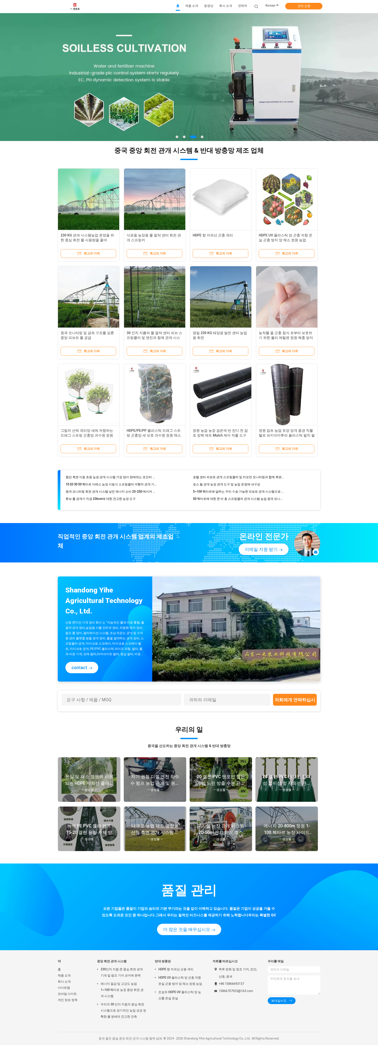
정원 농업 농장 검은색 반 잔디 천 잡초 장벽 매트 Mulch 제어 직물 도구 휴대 (220, 435)
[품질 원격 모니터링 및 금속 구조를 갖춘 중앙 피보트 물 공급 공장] (88, 297)
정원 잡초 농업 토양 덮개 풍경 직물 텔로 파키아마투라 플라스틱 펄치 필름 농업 (287, 435)
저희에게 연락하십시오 (295, 701)
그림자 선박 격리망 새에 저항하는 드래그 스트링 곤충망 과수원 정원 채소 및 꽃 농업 (87, 435)
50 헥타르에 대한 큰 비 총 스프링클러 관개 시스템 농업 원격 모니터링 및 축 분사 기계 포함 (238, 486)
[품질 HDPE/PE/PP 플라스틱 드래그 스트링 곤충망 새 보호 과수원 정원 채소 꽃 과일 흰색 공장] (154, 394)
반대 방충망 (163, 961)
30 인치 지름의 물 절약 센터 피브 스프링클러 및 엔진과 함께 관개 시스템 (154, 338)
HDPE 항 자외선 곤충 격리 (213, 235)
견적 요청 (304, 6)
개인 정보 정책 (67, 1000)
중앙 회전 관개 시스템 (112, 961)
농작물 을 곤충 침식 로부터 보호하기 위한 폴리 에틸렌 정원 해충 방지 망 (286, 338)
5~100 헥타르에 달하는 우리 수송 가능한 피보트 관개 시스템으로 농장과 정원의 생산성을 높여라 (238, 479)
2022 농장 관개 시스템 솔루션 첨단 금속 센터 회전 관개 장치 (233, 501)
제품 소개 (64, 975)
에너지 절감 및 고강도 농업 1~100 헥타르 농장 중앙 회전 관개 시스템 (122, 990)
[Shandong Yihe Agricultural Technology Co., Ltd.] (75, 6)
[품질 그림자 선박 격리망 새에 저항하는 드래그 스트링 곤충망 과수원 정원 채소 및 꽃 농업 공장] (88, 394)
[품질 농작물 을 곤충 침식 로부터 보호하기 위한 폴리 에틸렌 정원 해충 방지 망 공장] (286, 297)
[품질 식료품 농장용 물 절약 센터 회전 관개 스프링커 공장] (154, 199)
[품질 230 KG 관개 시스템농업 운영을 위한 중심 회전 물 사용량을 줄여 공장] (88, 199)
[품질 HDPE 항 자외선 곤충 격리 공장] (220, 199)
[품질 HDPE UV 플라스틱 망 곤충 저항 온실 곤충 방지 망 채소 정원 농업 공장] (286, 199)
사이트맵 (64, 987)
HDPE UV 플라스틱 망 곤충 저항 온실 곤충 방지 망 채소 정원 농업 (180, 980)
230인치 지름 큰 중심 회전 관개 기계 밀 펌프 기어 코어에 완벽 (122, 972)
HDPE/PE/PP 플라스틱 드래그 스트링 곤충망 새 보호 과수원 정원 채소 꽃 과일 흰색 (154, 435)
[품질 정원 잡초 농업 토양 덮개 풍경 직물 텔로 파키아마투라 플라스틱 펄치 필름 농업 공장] (286, 394)
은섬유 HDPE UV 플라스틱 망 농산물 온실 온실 (179, 995)
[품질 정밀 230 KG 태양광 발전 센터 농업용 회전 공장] (220, 297)
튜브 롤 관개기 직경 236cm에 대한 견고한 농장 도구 (101, 486)
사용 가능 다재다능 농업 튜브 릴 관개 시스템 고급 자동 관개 (106, 501)
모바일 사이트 (67, 994)
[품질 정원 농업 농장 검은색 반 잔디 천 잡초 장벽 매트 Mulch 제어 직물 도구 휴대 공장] (220, 394)
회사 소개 (64, 981)
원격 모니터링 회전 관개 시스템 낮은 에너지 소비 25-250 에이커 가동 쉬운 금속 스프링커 (111, 479)
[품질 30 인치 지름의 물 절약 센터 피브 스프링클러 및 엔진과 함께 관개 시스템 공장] (154, 297)
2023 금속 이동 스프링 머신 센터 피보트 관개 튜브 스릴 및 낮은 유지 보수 (111, 494)
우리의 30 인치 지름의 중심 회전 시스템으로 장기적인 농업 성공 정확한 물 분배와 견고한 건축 (123, 1010)
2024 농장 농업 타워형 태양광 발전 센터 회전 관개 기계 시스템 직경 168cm (238, 494)
